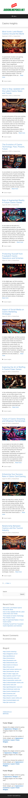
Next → (9, 583)
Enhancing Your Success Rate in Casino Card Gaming (14, 475)
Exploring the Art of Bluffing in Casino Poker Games (13, 368)
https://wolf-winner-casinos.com (12, 669)
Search (5, 591)
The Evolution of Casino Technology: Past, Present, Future (13, 146)
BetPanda (6, 713)
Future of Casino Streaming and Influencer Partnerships (13, 420)
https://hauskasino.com (9, 660)
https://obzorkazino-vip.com (11, 671)
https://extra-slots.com (9, 684)
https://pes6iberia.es (9, 656)
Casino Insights (7, 81)
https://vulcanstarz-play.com (11, 678)
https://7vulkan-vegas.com (10, 673)
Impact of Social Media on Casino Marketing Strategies (13, 311)
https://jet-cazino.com (9, 702)
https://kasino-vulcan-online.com (12, 698)
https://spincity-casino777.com (12, 676)
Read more (22, 133)
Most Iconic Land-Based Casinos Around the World (13, 32)
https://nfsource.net (8, 667)
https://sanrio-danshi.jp (9, 651)
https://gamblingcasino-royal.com (12, 687)
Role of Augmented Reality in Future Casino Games (13, 201)
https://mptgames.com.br (10, 653)
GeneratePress (16, 795)
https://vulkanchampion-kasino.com (13, 682)
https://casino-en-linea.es (10, 665)
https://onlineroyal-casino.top (11, 689)
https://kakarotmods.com (10, 662)
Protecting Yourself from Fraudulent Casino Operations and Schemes (12, 256)
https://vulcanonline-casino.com (12, 680)
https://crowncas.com (9, 693)
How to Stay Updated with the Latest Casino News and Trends (13, 91)
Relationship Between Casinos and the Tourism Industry (12, 528)
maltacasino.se (7, 712)
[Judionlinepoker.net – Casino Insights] (14, 7)
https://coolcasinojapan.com (11, 700)
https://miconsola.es (9, 658)
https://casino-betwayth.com (11, 691)
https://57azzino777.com (10, 695)
